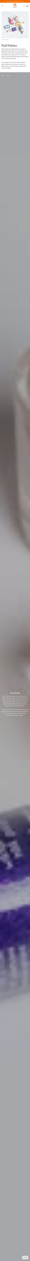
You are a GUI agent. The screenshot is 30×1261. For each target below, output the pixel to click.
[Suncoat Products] (15, 5)
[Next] (26, 1)
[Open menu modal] (2, 5)
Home (2, 75)
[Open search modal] (24, 5)
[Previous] (3, 1)
